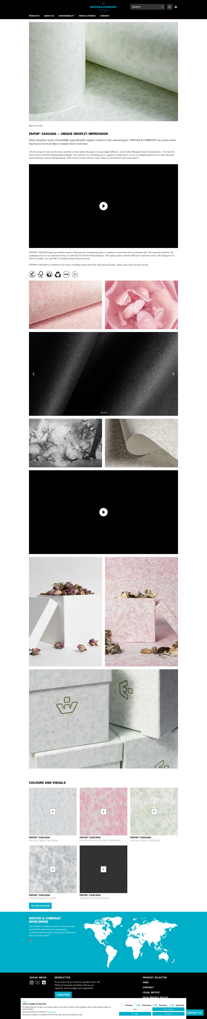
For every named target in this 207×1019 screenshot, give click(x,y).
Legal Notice (151, 992)
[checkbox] (121, 1005)
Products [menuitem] (34, 16)
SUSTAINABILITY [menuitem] (66, 16)
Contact (148, 987)
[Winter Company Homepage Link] (103, 6)
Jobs (146, 982)
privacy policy (52, 1012)
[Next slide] (173, 374)
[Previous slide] (33, 374)
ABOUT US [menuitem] (49, 16)
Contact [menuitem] (104, 16)
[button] (26, 1001)
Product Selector (155, 977)
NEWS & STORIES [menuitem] (87, 16)
